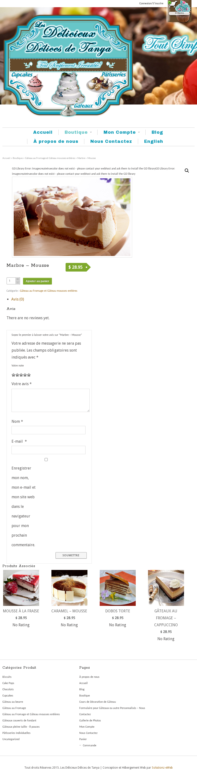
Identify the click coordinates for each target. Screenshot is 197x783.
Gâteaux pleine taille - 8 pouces (21, 726)
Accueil (43, 132)
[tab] (51, 299)
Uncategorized (10, 739)
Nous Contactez (111, 141)
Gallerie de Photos (90, 720)
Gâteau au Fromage (14, 708)
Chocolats (8, 689)
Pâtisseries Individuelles (16, 733)
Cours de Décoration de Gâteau (97, 702)
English (153, 141)
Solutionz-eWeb (162, 767)
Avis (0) (17, 299)
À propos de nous (55, 141)
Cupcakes (7, 695)
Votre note (18, 365)
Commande (89, 745)
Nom (17, 421)
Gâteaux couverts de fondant (19, 720)
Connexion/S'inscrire (151, 3)
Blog (157, 132)
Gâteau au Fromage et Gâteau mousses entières (50, 158)
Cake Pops (8, 683)
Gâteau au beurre (12, 702)
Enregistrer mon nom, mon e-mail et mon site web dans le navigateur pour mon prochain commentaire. (24, 506)
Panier (83, 739)
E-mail (19, 441)
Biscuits (7, 677)
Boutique (73, 132)
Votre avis (22, 384)
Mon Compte (116, 132)
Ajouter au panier (37, 281)
